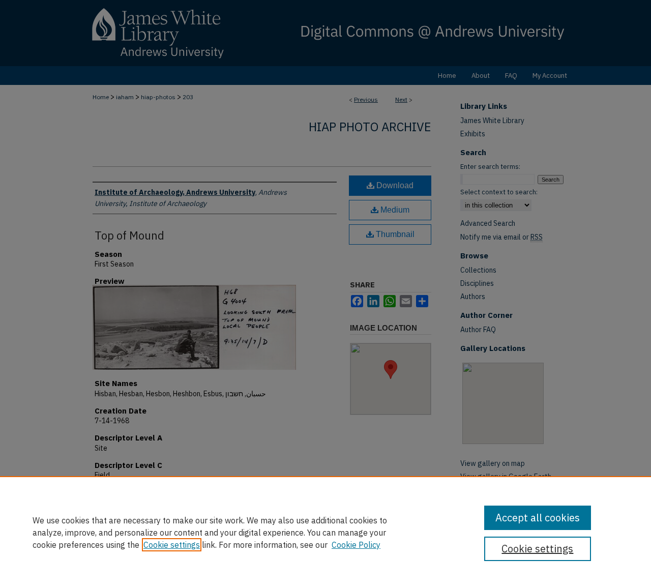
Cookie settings (171, 545)
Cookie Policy (356, 545)
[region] (325, 532)
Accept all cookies (537, 517)
